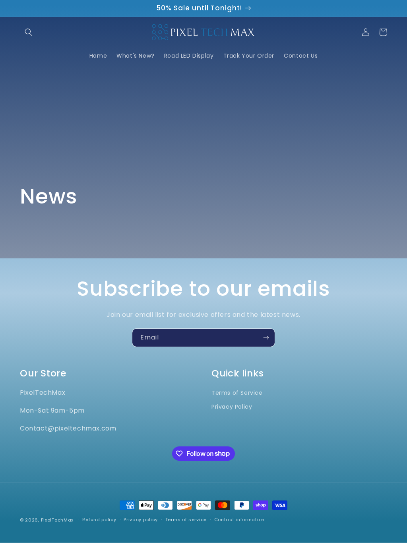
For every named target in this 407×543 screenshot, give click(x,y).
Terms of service (186, 519)
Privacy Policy (231, 407)
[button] (28, 32)
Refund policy (99, 519)
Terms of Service (237, 393)
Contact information (239, 519)
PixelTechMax (57, 520)
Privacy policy (141, 519)
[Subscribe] (266, 337)
